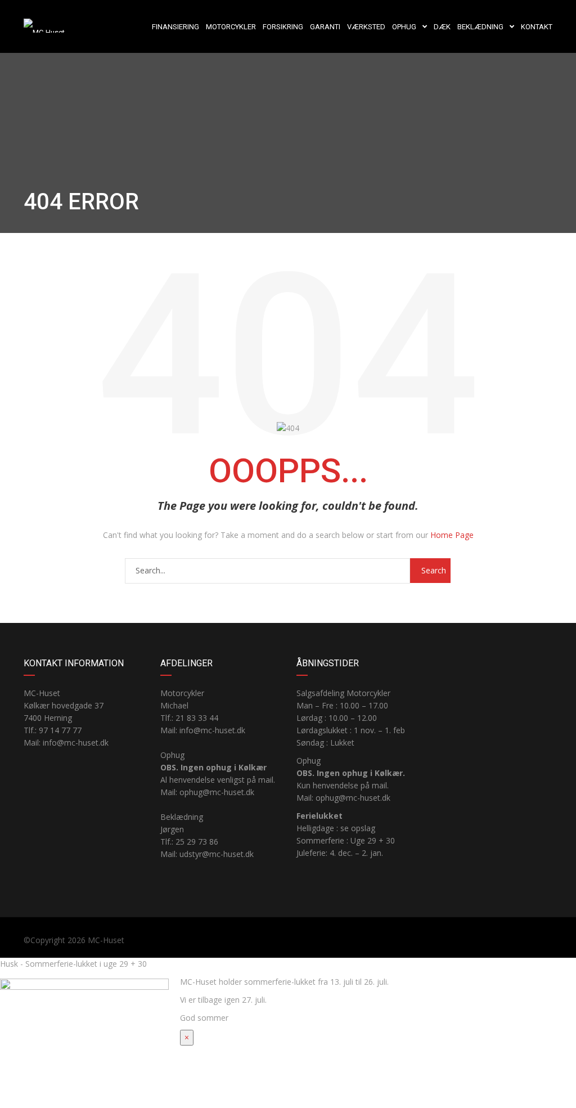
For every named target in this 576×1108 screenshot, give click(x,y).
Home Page (452, 535)
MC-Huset (106, 940)
